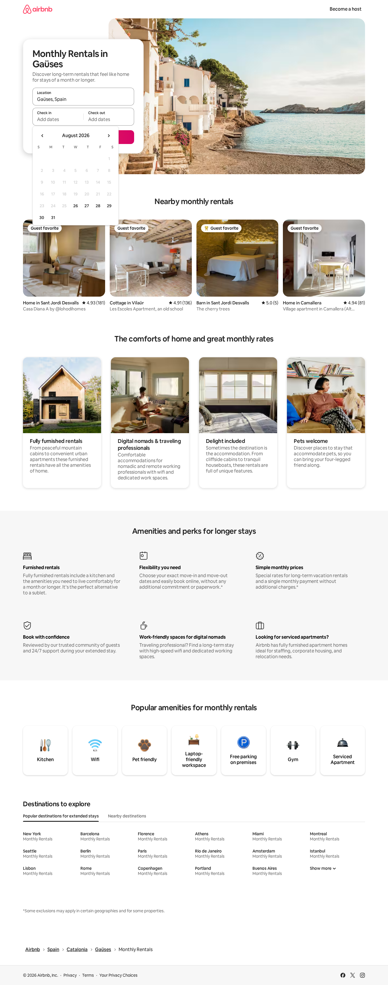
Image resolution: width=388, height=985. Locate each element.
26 (75, 205)
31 (53, 217)
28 (98, 205)
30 (41, 217)
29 (109, 205)
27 (86, 205)
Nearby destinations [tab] (127, 816)
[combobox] (83, 99)
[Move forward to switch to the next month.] (108, 135)
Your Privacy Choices (118, 975)
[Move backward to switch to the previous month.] (42, 135)
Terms (88, 975)
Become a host (346, 9)
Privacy (70, 975)
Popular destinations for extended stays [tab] (61, 816)
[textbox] (58, 119)
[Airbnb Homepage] (37, 9)
